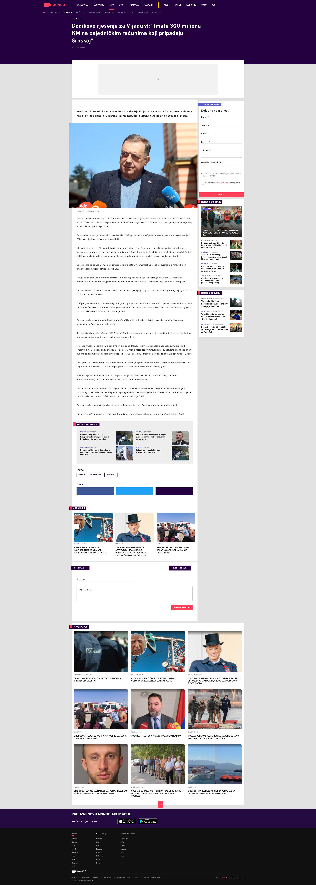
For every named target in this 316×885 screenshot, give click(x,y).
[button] (76, 526)
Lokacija (205, 142)
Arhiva (137, 878)
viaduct (82, 475)
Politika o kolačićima (122, 878)
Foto (73, 866)
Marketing (85, 878)
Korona (74, 842)
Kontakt (107, 878)
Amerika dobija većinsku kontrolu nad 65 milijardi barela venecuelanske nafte (90, 550)
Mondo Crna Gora (128, 834)
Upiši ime (81, 579)
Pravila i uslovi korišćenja (82, 881)
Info (73, 19)
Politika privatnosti (152, 878)
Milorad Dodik (96, 475)
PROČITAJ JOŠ (80, 627)
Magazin (75, 853)
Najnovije (75, 839)
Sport (74, 849)
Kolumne (75, 863)
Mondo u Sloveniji (211, 293)
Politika (79, 19)
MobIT (74, 856)
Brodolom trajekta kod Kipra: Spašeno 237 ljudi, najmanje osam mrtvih (173, 550)
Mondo (74, 834)
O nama (74, 878)
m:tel (223, 878)
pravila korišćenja (222, 183)
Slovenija (111, 475)
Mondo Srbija (101, 834)
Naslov (205, 117)
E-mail (205, 134)
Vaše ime (206, 126)
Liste (98, 863)
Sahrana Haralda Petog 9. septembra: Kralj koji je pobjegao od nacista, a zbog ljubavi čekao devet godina (130, 552)
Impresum (96, 878)
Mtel (73, 859)
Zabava (99, 849)
